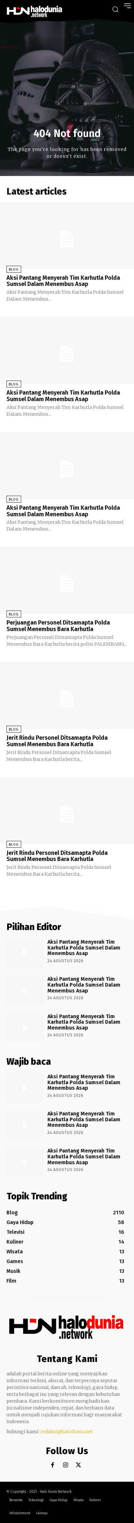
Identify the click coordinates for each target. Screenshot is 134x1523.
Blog (14, 269)
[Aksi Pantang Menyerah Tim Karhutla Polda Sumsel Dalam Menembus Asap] (67, 235)
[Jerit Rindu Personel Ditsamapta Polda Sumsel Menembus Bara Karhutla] (67, 695)
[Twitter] (78, 1465)
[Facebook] (52, 1465)
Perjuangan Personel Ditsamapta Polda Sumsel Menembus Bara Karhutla (58, 626)
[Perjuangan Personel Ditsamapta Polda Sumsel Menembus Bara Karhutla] (67, 580)
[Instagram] (65, 1465)
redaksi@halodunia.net (66, 1432)
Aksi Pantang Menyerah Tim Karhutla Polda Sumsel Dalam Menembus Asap (63, 281)
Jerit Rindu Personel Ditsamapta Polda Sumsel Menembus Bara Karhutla (57, 741)
